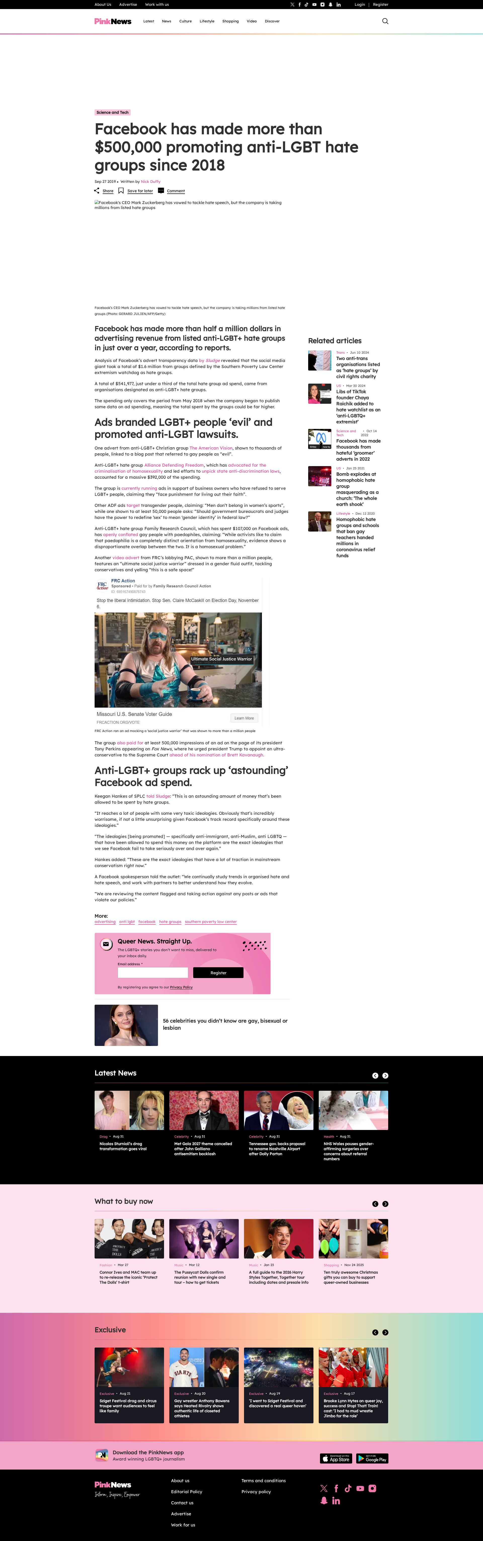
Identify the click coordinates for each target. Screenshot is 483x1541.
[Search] (385, 21)
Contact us (182, 1502)
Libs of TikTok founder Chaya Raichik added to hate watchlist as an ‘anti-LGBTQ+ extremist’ (358, 407)
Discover (272, 21)
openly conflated (120, 534)
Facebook (147, 921)
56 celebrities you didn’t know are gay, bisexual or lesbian (225, 1024)
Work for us (183, 1524)
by (209, 360)
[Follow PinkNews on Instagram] (372, 1490)
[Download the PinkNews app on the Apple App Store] (336, 1458)
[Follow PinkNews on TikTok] (348, 1490)
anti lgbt (127, 921)
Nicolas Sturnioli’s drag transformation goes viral (123, 1146)
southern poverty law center (211, 921)
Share (108, 190)
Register (380, 4)
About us (180, 1480)
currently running (139, 488)
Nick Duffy (150, 181)
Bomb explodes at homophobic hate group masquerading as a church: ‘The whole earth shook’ (357, 489)
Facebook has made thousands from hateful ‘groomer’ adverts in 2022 (358, 450)
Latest (148, 21)
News (166, 21)
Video (252, 21)
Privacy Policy (181, 987)
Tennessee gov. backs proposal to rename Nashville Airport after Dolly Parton (277, 1148)
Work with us (157, 4)
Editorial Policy (186, 1491)
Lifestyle (207, 21)
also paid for (130, 742)
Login (360, 4)
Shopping (230, 21)
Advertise (128, 4)
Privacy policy (256, 1491)
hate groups (170, 921)
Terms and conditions (264, 1480)
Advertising (105, 921)
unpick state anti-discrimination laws (240, 471)
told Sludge (158, 796)
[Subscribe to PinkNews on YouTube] (360, 1490)
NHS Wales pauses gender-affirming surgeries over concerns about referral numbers (349, 1151)
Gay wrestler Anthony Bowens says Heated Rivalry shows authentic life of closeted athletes (201, 1408)
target (133, 505)
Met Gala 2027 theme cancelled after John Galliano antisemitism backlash (203, 1148)
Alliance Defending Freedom (174, 465)
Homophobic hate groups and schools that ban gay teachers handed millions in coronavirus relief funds (357, 537)
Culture (185, 21)
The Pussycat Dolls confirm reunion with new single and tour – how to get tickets (200, 1277)
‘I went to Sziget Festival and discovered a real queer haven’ (277, 1403)
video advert (125, 557)
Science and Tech (113, 112)
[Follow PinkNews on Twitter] (324, 1490)
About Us (103, 4)
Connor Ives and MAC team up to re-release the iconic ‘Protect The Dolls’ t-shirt (128, 1277)
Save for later (140, 190)
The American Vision (211, 448)
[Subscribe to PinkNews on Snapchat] (324, 1502)
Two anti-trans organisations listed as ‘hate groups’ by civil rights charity (358, 367)
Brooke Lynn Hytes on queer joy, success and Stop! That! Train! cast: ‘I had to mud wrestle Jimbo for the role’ (353, 1408)
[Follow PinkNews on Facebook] (336, 1490)
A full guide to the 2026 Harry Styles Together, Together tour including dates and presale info (278, 1277)
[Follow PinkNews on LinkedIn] (339, 5)
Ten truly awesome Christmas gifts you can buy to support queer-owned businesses (351, 1277)
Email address (136, 964)
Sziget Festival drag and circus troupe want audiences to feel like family (128, 1405)
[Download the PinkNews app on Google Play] (372, 1458)
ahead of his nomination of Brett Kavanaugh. (217, 754)
